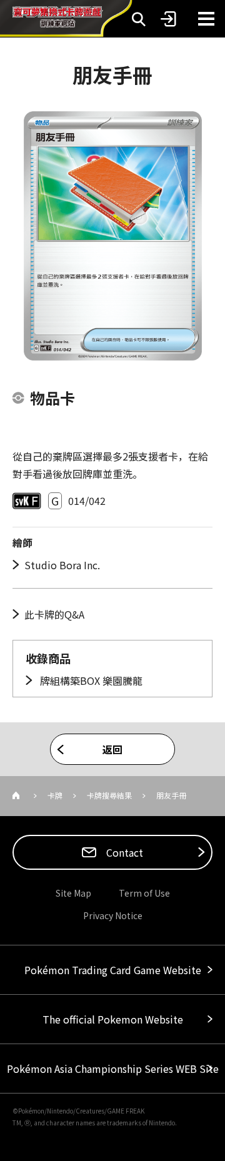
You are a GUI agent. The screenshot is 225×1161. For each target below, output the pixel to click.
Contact (123, 852)
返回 (112, 749)
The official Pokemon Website (112, 1019)
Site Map (73, 893)
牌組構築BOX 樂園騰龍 (90, 680)
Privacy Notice (112, 915)
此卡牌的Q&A (54, 614)
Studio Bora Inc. (62, 564)
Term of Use (144, 893)
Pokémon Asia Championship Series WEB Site (113, 1068)
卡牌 (55, 795)
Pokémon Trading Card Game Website (112, 969)
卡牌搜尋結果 (109, 795)
